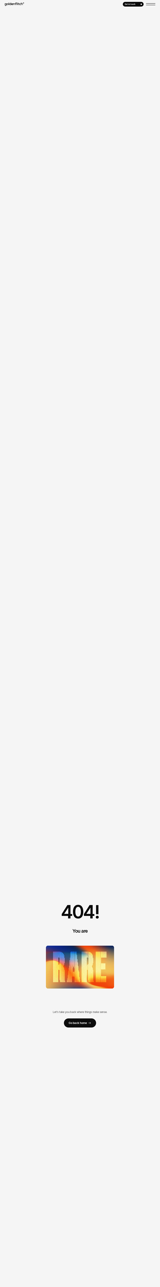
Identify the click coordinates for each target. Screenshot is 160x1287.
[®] (14, 4)
